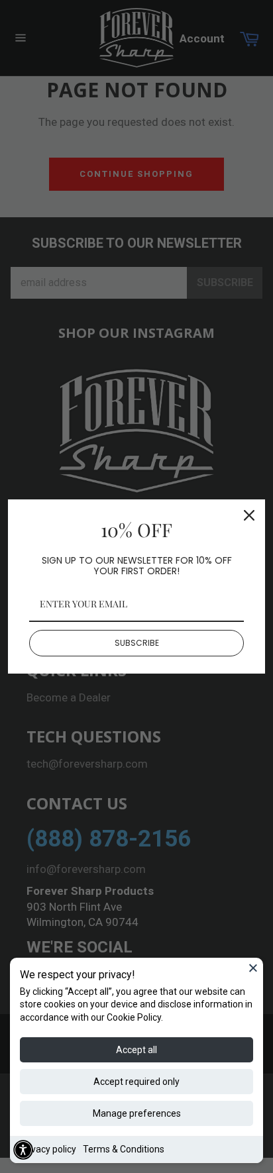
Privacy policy (48, 1149)
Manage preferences (137, 1113)
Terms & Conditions (123, 1149)
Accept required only (136, 1081)
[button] (23, 1150)
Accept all (136, 1050)
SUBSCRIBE (137, 642)
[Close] (253, 968)
